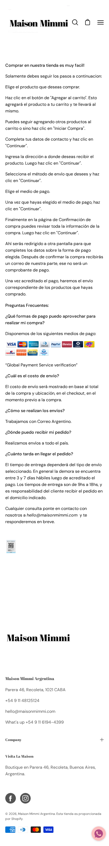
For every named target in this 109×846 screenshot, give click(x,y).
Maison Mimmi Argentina (29, 678)
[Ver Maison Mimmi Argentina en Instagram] (25, 798)
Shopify (16, 819)
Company (13, 739)
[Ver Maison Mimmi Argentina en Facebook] (10, 798)
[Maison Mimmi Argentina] (38, 22)
